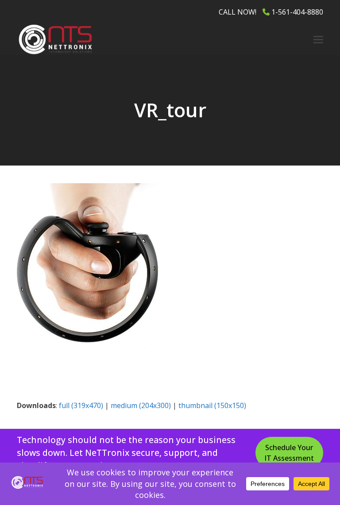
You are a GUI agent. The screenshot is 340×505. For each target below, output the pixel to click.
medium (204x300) (141, 405)
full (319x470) (81, 405)
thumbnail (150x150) (212, 405)
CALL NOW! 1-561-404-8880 (271, 12)
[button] (318, 39)
